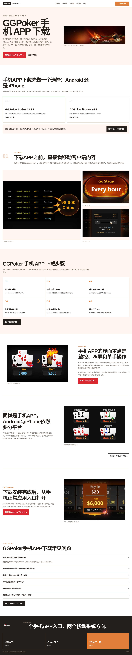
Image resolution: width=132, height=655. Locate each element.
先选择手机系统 (32, 55)
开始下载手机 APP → (11, 322)
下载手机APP (122, 3)
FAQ (84, 3)
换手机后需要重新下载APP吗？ (66, 582)
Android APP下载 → (10, 117)
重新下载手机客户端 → (88, 381)
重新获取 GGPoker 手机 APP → (16, 512)
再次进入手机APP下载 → (119, 456)
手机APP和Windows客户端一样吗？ (66, 575)
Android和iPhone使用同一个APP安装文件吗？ (66, 568)
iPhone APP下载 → (74, 117)
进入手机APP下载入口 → (117, 129)
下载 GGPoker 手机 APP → (14, 55)
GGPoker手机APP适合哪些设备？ (66, 557)
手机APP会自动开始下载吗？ (66, 588)
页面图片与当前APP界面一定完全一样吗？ (66, 595)
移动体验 (78, 3)
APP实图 (64, 3)
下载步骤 (71, 3)
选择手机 (57, 3)
